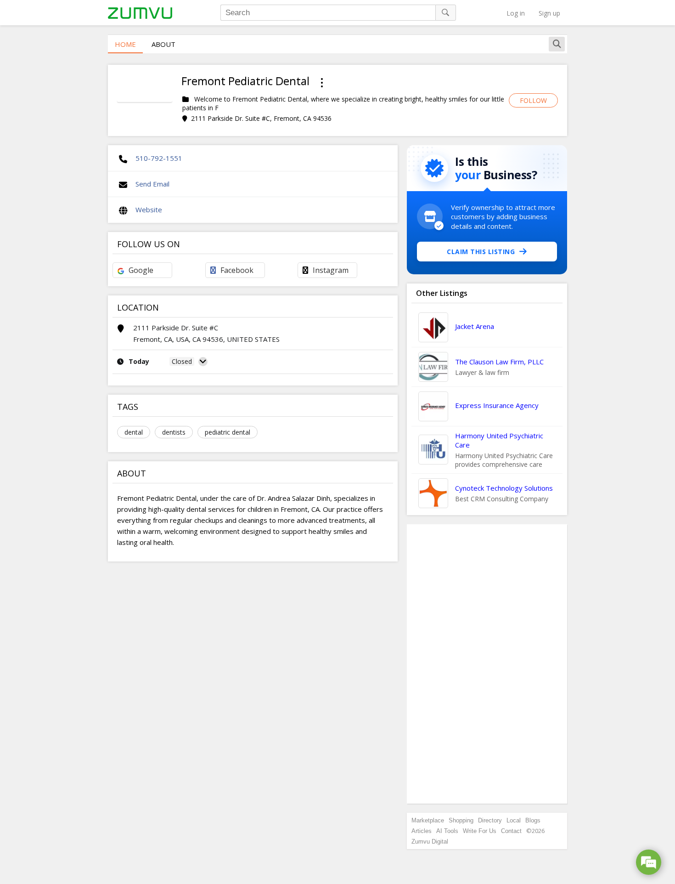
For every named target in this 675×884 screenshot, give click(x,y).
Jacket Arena (474, 326)
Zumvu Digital (429, 841)
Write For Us (479, 831)
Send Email (152, 183)
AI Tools (447, 831)
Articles (421, 831)
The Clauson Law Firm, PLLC (499, 361)
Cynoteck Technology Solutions (504, 488)
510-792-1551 (158, 158)
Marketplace (427, 820)
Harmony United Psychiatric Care (499, 440)
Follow (533, 100)
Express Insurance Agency (497, 405)
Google (141, 270)
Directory (490, 820)
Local (513, 820)
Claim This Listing (481, 251)
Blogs (532, 820)
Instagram (331, 270)
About (163, 44)
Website (148, 209)
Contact (511, 831)
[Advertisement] (487, 664)
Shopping (461, 820)
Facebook (236, 270)
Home (125, 44)
